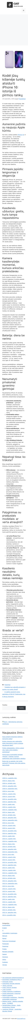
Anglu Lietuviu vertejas (9, 987)
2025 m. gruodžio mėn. (9, 799)
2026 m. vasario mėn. (9, 794)
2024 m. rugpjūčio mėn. (9, 841)
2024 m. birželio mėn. (9, 846)
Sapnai (4, 954)
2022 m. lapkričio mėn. (9, 896)
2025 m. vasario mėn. (9, 825)
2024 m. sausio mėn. (8, 860)
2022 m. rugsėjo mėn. (9, 902)
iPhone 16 (21, 134)
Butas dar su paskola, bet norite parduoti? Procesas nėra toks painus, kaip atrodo (14, 763)
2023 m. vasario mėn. (9, 889)
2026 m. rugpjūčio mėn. (9, 778)
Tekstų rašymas (7, 985)
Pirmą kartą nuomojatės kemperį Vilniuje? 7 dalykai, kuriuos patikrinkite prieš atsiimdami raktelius (14, 756)
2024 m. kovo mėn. (8, 854)
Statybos (5, 957)
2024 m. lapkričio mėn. (9, 833)
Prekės (4, 949)
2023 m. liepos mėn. (8, 875)
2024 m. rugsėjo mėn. (9, 838)
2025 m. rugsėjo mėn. (9, 807)
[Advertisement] (14, 29)
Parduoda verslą (7, 981)
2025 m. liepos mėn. (8, 812)
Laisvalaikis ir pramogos (9, 933)
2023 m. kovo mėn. (8, 886)
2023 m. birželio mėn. (9, 878)
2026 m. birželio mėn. (9, 783)
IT (3, 930)
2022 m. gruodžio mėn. (9, 894)
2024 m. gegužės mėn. (9, 849)
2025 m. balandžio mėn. (10, 820)
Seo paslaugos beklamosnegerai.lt (13, 977)
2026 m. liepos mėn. (8, 780)
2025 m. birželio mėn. (9, 815)
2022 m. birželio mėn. (9, 910)
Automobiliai (6, 925)
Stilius (4, 959)
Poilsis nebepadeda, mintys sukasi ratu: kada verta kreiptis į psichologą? (13, 750)
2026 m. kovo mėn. (8, 791)
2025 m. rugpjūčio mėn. (9, 809)
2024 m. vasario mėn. (9, 857)
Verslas (4, 965)
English (4, 928)
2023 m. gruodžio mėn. (9, 862)
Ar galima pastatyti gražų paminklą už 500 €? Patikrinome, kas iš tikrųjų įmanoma (13, 694)
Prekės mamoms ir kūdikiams (11, 991)
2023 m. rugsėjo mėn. (9, 870)
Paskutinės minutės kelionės (11, 983)
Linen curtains (6, 989)
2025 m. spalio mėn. (8, 804)
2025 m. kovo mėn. (8, 823)
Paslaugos (5, 943)
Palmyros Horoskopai (9, 941)
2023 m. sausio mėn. (8, 891)
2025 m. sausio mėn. (8, 828)
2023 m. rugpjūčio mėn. (9, 873)
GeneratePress (21, 1018)
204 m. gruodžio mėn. (9, 915)
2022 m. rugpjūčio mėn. (9, 904)
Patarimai (7, 685)
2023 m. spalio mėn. (8, 867)
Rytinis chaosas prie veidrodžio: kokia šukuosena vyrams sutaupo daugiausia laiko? (12, 743)
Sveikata (5, 962)
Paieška (4, 705)
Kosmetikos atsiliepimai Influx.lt (12, 979)
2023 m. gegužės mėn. (9, 881)
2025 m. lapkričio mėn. (9, 802)
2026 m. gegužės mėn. (9, 786)
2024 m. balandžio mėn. (10, 852)
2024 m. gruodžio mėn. (9, 831)
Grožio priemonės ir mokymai (11, 993)
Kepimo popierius (7, 995)
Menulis (4, 936)
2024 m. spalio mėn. (8, 836)
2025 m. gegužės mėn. (9, 817)
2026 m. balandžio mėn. (10, 788)
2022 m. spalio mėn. (8, 899)
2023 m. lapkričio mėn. (9, 865)
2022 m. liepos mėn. (8, 907)
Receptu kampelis (7, 951)
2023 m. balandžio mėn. (10, 883)
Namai (4, 938)
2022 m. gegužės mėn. (9, 912)
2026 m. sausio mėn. (8, 796)
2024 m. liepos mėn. (8, 844)
